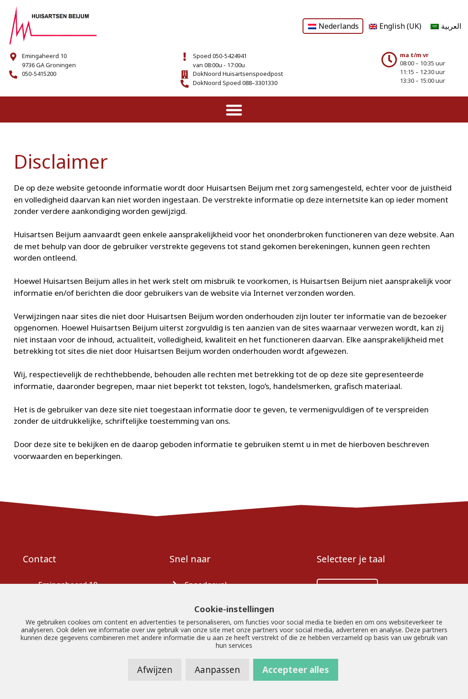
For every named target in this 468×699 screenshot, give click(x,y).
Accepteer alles (295, 670)
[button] (234, 109)
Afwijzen (154, 670)
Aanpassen (217, 670)
